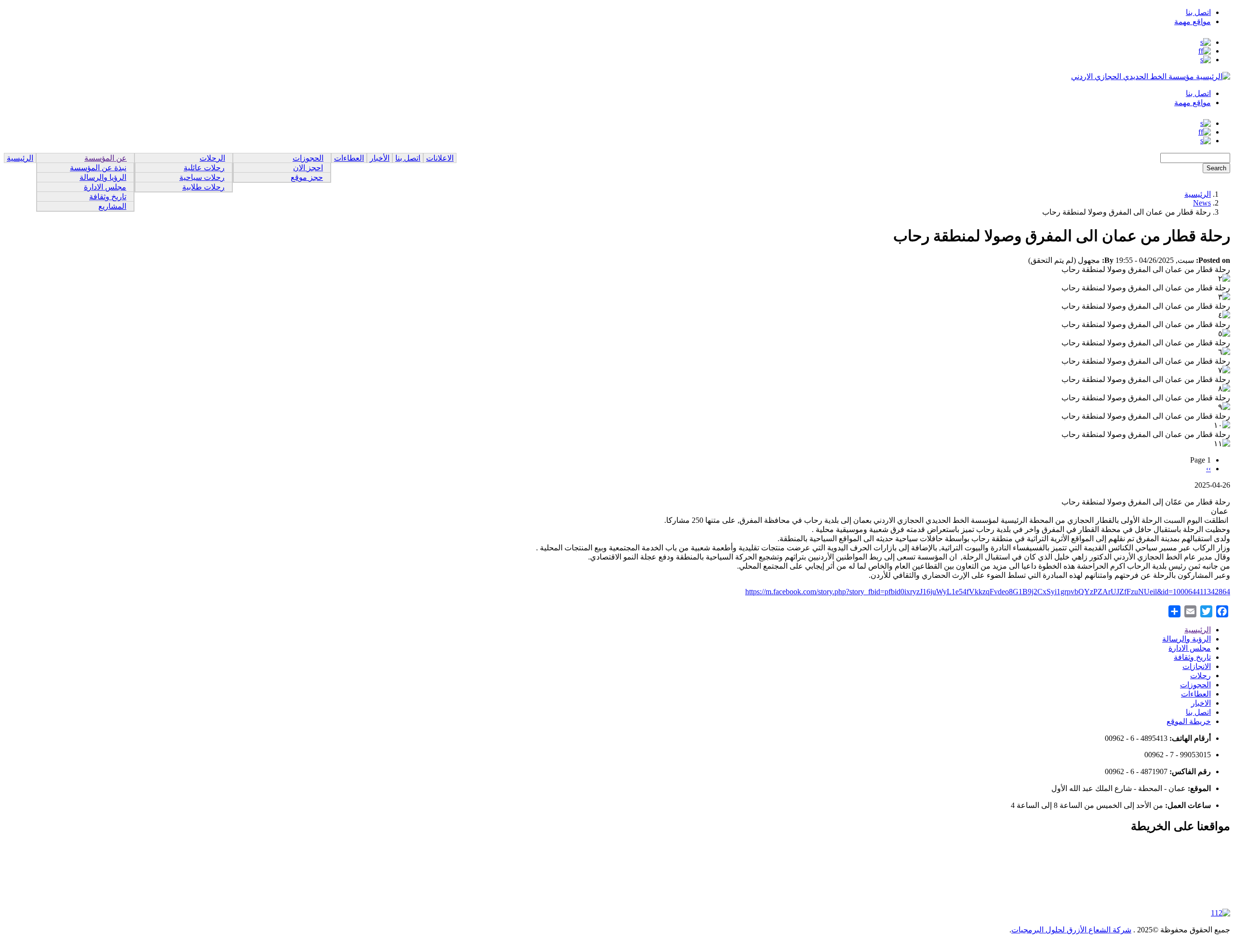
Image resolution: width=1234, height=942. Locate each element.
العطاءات (349, 158)
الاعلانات (440, 158)
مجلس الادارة (105, 187)
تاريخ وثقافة (107, 196)
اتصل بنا (1198, 12)
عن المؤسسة (105, 158)
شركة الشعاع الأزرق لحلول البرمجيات (1071, 930)
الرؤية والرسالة (1186, 639)
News (1202, 203)
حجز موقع (307, 177)
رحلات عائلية (204, 168)
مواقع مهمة (1192, 21)
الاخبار (1201, 703)
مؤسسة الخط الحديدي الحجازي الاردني (1132, 76)
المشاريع (112, 206)
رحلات (1200, 675)
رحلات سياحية (202, 177)
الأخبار (379, 158)
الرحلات (212, 158)
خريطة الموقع (1189, 721)
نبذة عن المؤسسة (98, 168)
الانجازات (1196, 666)
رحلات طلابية (203, 187)
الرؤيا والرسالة (103, 177)
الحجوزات (308, 158)
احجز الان (308, 168)
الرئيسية (20, 158)
